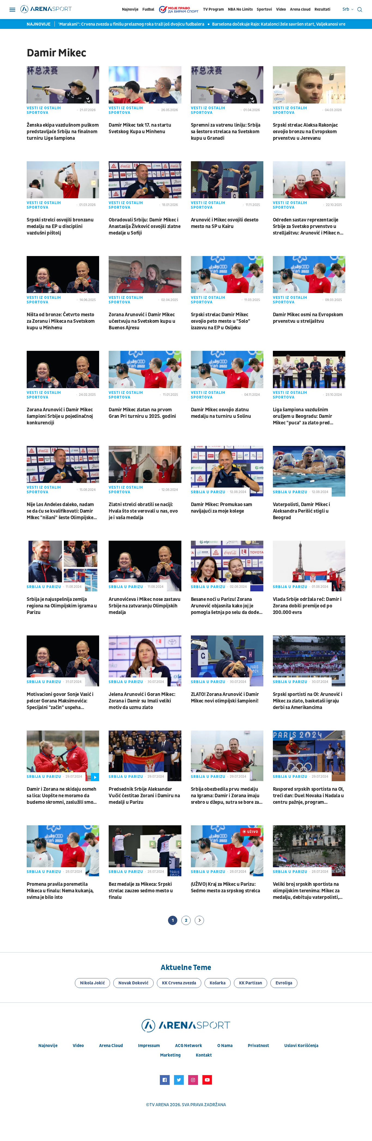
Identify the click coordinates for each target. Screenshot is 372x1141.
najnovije (47, 1045)
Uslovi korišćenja (301, 1045)
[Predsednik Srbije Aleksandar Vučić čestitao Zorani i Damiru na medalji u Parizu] (145, 756)
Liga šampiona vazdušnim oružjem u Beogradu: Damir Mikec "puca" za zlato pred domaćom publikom (302, 416)
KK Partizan (250, 983)
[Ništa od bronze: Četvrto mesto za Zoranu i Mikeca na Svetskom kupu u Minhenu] (63, 281)
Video (281, 9)
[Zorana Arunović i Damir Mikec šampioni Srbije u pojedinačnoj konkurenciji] (63, 376)
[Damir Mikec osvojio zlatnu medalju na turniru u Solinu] (227, 376)
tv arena (159, 1104)
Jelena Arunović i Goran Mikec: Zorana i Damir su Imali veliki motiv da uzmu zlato (142, 701)
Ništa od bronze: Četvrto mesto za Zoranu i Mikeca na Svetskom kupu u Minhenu (61, 321)
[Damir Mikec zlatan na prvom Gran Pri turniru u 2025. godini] (145, 376)
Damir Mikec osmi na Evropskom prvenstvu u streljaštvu (308, 318)
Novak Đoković (133, 983)
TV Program (213, 9)
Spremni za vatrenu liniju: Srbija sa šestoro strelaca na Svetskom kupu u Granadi (225, 131)
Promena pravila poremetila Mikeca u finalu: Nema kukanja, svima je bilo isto (60, 890)
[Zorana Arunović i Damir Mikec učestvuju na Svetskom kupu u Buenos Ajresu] (145, 281)
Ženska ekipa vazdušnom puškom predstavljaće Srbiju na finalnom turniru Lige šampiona (63, 131)
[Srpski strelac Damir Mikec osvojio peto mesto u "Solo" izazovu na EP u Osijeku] (227, 281)
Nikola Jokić (92, 983)
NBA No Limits (240, 9)
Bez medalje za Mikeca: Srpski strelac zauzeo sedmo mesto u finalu (141, 890)
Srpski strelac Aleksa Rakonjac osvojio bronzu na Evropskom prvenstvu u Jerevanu (305, 131)
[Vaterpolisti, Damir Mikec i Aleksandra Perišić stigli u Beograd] (309, 471)
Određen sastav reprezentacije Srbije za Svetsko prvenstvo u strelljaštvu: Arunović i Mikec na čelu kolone (307, 226)
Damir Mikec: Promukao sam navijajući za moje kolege (221, 507)
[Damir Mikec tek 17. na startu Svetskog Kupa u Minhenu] (145, 91)
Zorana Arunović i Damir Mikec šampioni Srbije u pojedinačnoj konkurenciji (60, 416)
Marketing (170, 1055)
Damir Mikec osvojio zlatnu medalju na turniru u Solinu (221, 413)
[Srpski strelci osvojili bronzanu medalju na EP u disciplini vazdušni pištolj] (63, 186)
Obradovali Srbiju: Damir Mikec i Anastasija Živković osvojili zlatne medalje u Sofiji (145, 226)
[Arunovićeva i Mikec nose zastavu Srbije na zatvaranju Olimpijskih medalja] (145, 566)
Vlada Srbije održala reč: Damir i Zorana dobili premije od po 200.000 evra (307, 606)
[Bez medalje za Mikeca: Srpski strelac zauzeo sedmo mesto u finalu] (145, 850)
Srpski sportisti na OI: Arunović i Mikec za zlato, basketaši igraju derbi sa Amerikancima (307, 701)
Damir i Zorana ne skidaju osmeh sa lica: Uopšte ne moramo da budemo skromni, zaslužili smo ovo (61, 796)
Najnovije (130, 9)
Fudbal (148, 9)
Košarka (217, 983)
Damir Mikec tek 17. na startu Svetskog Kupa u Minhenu (140, 128)
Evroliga (284, 983)
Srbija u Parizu (208, 492)
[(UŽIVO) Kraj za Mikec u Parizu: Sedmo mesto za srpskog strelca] (227, 850)
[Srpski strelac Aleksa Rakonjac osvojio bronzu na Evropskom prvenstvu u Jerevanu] (309, 91)
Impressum (149, 1045)
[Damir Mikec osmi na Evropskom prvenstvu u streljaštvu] (309, 281)
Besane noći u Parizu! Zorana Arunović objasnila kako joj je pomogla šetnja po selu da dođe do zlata (225, 606)
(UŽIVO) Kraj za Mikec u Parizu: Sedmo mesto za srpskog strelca (225, 887)
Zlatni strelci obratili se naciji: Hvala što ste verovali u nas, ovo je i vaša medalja (143, 511)
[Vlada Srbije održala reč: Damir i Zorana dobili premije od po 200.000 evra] (309, 566)
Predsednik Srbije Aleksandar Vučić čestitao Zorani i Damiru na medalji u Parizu (144, 795)
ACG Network (188, 1045)
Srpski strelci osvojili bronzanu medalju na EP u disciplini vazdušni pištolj (60, 226)
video (78, 1045)
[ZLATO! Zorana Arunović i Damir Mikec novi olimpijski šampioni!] (227, 660)
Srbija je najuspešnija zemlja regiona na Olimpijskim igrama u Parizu (62, 606)
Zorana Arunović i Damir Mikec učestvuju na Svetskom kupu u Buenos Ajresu (142, 321)
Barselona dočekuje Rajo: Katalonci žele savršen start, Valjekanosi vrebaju (259, 24)
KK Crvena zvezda (179, 983)
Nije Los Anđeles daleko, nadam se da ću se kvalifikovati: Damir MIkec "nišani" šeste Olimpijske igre (60, 511)
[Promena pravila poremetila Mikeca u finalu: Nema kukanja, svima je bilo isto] (63, 850)
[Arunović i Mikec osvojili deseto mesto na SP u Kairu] (227, 186)
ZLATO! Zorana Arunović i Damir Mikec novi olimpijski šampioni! (225, 697)
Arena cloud (300, 9)
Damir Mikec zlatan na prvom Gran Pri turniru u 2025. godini (142, 413)
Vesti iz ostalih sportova (44, 110)
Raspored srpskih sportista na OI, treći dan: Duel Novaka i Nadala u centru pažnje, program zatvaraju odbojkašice (308, 796)
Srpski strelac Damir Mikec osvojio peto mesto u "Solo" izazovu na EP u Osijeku (220, 321)
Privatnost (258, 1045)
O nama (225, 1045)
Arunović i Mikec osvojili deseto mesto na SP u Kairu (224, 223)
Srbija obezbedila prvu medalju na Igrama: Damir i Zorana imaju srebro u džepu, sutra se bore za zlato (225, 796)
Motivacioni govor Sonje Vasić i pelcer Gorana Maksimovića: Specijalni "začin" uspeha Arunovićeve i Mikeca (60, 701)
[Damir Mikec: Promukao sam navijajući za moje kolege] (227, 471)
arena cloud (111, 1045)
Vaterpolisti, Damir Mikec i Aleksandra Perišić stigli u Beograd (301, 511)
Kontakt (204, 1055)
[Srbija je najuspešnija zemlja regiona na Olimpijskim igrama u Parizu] (63, 566)
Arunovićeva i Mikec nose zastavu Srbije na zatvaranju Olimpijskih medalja (144, 606)
